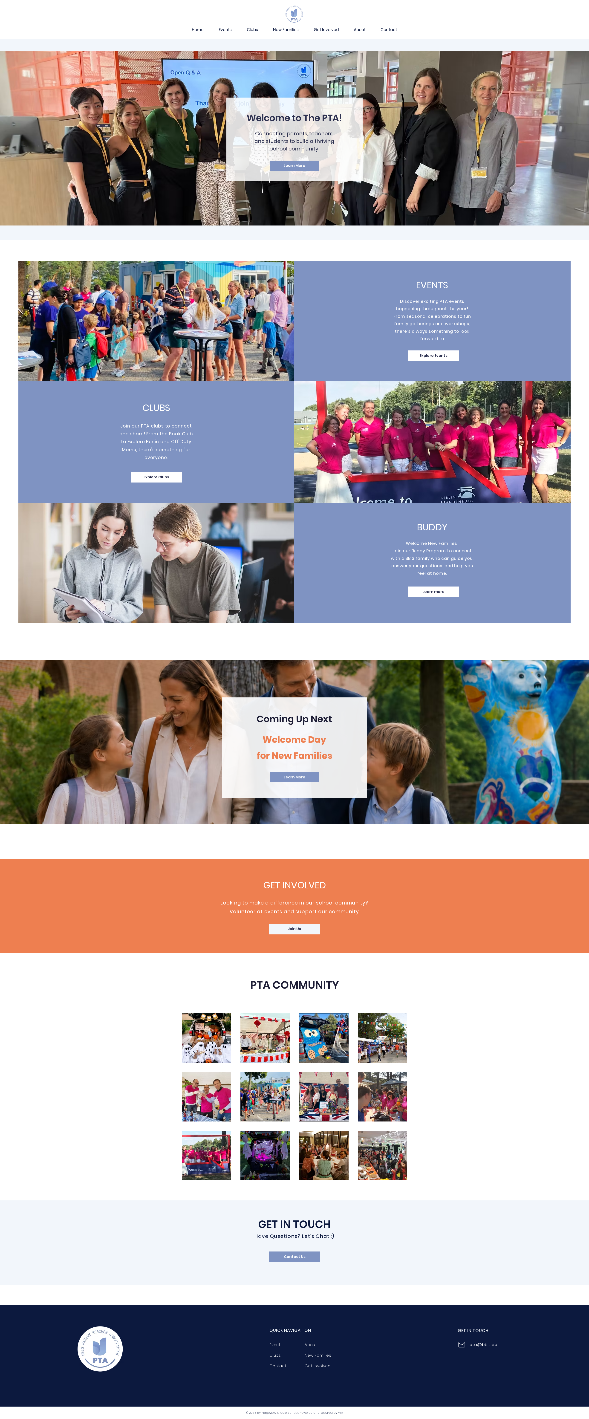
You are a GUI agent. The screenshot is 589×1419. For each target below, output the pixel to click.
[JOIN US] (294, 14)
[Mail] (462, 1344)
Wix (340, 1412)
